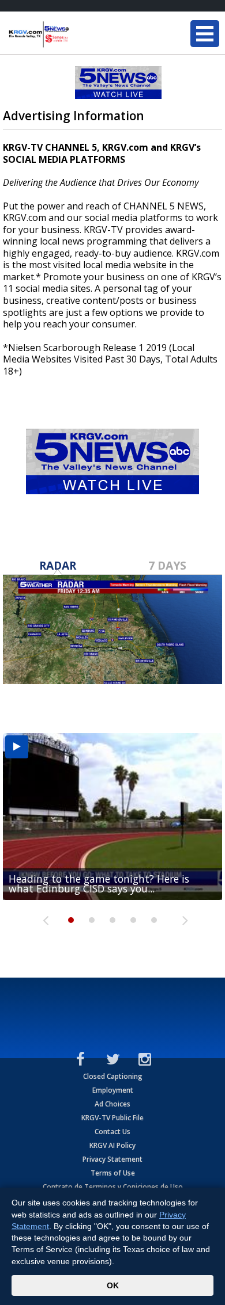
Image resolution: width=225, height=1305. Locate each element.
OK (113, 1285)
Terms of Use (113, 1173)
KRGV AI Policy (112, 1145)
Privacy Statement (112, 1159)
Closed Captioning (112, 1076)
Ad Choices (112, 1104)
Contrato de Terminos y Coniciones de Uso (113, 1187)
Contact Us (112, 1131)
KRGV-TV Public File (112, 1118)
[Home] (78, 34)
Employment (112, 1090)
